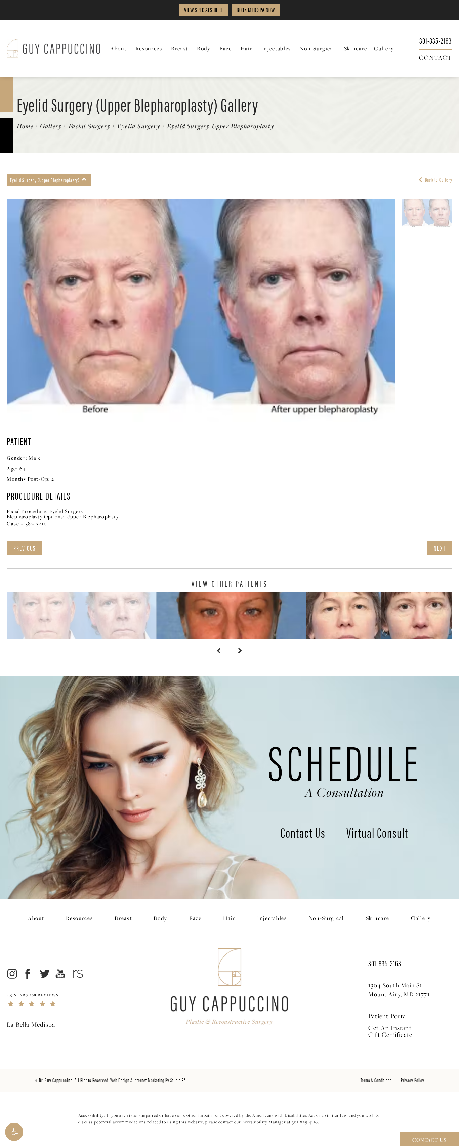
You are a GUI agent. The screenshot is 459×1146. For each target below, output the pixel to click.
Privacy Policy (412, 1080)
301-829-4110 (305, 1122)
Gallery (51, 126)
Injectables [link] (276, 48)
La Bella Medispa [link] (31, 1024)
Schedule (344, 767)
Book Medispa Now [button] (256, 9)
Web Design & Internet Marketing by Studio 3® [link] (147, 1080)
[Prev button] (218, 651)
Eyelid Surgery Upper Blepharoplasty (220, 126)
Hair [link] (247, 48)
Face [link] (225, 48)
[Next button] (240, 651)
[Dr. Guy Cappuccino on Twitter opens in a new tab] (44, 973)
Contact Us (303, 834)
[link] (435, 40)
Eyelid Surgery (138, 126)
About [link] (118, 48)
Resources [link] (148, 48)
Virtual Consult (377, 834)
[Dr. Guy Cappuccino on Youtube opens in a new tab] (61, 973)
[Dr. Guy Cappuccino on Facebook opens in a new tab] (28, 973)
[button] (14, 1132)
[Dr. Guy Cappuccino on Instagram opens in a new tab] (12, 973)
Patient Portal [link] (388, 1016)
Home (25, 126)
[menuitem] (119, 48)
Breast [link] (179, 48)
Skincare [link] (356, 48)
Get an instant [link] (390, 1031)
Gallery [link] (384, 48)
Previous (24, 548)
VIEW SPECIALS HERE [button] (203, 9)
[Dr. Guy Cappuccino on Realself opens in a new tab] (77, 973)
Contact (435, 57)
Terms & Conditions (376, 1080)
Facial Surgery (90, 126)
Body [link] (204, 48)
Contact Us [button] (429, 1139)
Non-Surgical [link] (317, 48)
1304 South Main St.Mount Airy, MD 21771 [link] (399, 990)
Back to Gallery (438, 179)
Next (440, 548)
